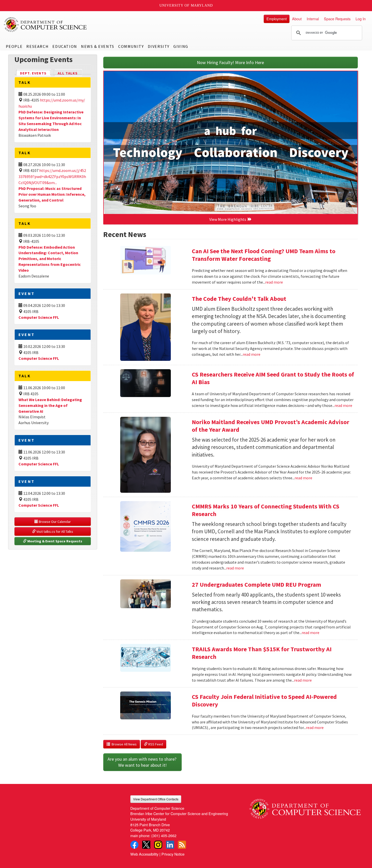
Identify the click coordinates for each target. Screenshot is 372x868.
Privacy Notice (172, 854)
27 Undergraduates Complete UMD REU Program (256, 584)
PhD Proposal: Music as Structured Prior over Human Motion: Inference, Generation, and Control (52, 194)
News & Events (97, 46)
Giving (180, 46)
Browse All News (123, 744)
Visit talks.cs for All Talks (54, 531)
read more (274, 282)
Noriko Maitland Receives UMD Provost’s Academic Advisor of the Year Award (270, 425)
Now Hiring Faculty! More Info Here (230, 62)
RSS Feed (155, 744)
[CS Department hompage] (305, 807)
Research (37, 46)
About (297, 18)
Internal (313, 18)
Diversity (159, 46)
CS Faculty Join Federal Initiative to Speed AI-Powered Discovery (264, 700)
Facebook (134, 845)
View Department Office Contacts (155, 799)
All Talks (68, 73)
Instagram (158, 845)
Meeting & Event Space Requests (54, 541)
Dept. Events (35, 73)
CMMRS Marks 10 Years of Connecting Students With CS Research (265, 510)
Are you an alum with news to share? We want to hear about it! (142, 762)
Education (64, 46)
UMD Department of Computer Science (45, 24)
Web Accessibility (144, 854)
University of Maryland (186, 5)
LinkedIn (170, 845)
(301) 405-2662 (163, 835)
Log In (361, 18)
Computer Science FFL (38, 317)
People (14, 46)
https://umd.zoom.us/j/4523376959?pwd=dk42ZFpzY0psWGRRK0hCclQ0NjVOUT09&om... (52, 176)
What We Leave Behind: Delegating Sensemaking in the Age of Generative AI (50, 405)
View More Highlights (228, 219)
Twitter (146, 845)
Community (131, 46)
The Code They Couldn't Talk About (239, 299)
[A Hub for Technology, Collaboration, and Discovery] (231, 142)
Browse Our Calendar (54, 521)
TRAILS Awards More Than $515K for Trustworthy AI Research (262, 653)
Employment (276, 18)
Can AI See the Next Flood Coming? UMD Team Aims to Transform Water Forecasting (263, 255)
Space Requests (337, 18)
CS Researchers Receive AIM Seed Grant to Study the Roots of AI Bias (273, 378)
